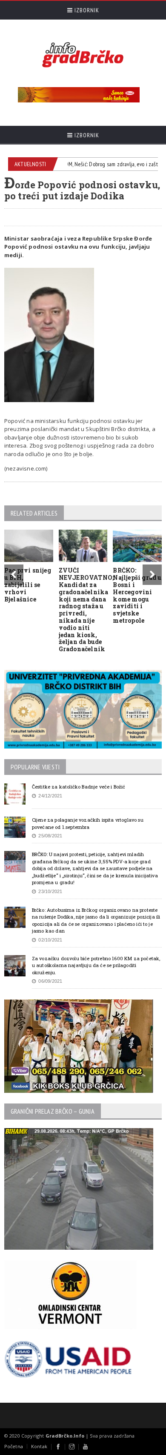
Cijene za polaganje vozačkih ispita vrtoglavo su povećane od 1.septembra (87, 823)
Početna (13, 1446)
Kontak (39, 1446)
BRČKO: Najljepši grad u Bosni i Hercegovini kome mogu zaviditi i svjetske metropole (137, 595)
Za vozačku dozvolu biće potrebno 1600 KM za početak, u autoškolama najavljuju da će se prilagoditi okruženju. (96, 965)
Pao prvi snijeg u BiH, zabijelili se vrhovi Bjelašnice (27, 584)
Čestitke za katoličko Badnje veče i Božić (79, 786)
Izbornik (86, 10)
